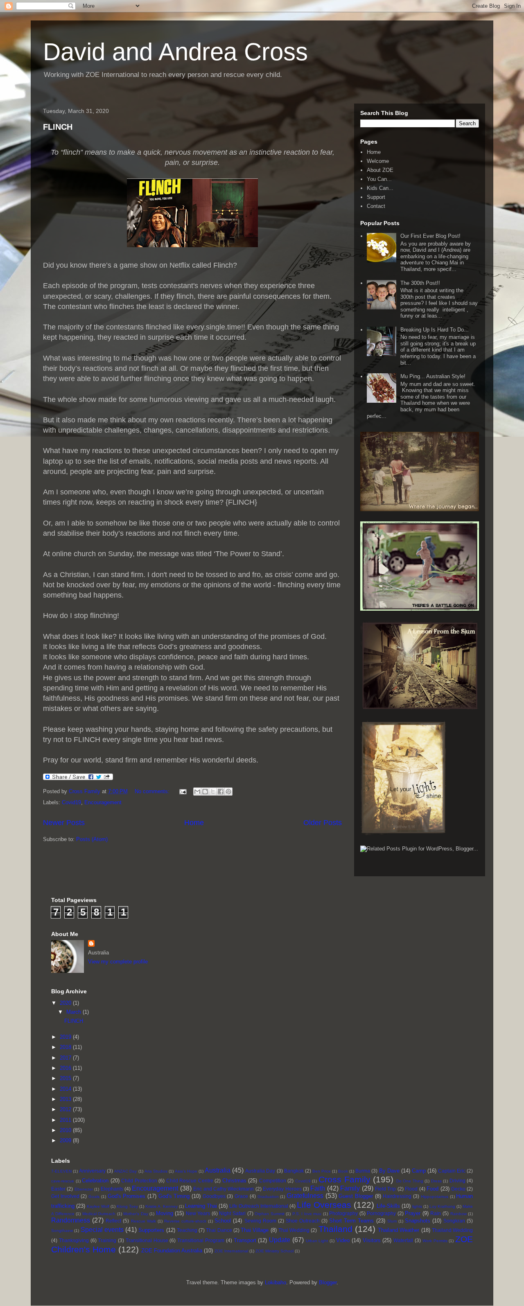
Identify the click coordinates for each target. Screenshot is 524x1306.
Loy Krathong (442, 1206)
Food (432, 1189)
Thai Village (255, 1230)
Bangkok (294, 1170)
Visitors (372, 1240)
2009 (66, 1140)
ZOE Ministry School (274, 1251)
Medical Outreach (99, 1213)
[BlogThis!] (205, 791)
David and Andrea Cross (175, 51)
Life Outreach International (258, 1206)
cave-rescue (62, 1181)
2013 (66, 1099)
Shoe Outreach (303, 1220)
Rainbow (458, 1213)
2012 (66, 1109)
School (223, 1221)
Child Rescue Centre (189, 1180)
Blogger (328, 1282)
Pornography (381, 1213)
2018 (66, 1047)
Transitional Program (200, 1240)
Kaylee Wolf (98, 1206)
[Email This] (197, 791)
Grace (241, 1196)
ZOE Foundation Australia (171, 1250)
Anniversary (92, 1170)
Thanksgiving (74, 1240)
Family (350, 1188)
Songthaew (62, 1230)
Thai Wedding (293, 1230)
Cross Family (344, 1179)
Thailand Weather (398, 1230)
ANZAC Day (125, 1171)
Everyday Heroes (282, 1188)
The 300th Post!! (420, 283)
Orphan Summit (270, 1213)
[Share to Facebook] (221, 791)
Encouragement (103, 802)
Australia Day (260, 1170)
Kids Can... (380, 188)
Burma (362, 1170)
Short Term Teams (351, 1221)
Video (343, 1240)
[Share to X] (213, 791)
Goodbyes (214, 1196)
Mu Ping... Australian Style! (432, 376)
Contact (376, 206)
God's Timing (174, 1196)
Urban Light (317, 1240)
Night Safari (232, 1213)
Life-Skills (388, 1206)
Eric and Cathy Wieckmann (223, 1188)
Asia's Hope (186, 1171)
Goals (93, 1196)
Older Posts (322, 823)
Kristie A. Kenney (161, 1206)
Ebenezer (84, 1189)
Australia (217, 1170)
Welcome (378, 161)
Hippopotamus (434, 1196)
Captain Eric (451, 1170)
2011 (66, 1120)
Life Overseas (324, 1204)
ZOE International (231, 1251)
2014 (66, 1089)
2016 (66, 1068)
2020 (66, 1003)
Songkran (454, 1220)
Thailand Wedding (452, 1230)
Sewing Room (260, 1220)
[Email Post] (182, 791)
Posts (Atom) (92, 839)
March (74, 1012)
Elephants (112, 1188)
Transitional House (147, 1240)
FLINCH (57, 126)
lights (417, 1206)
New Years (198, 1213)
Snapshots (417, 1221)
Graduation (268, 1196)
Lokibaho (275, 1282)
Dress (436, 1181)
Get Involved (65, 1196)
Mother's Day (135, 1213)
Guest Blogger (356, 1196)
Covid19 (71, 802)
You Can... (379, 179)
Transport (245, 1240)
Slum (392, 1221)
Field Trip (385, 1188)
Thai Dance (219, 1230)
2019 (66, 1037)
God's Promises (127, 1196)
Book (343, 1171)
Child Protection (139, 1180)
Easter (58, 1188)
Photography (343, 1213)
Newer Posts (64, 823)
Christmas (234, 1180)
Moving (164, 1213)
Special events (102, 1229)
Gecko (458, 1188)
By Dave (389, 1171)
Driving (457, 1180)
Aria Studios (156, 1171)
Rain (435, 1213)
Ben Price (321, 1171)
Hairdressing (397, 1196)
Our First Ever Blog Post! (430, 236)
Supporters (151, 1230)
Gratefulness (305, 1195)
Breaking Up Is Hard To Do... (434, 330)
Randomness (70, 1220)
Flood (411, 1188)
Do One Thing (409, 1181)
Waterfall (403, 1240)
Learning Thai (201, 1206)
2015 (66, 1078)
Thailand (335, 1229)
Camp (419, 1171)
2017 (66, 1058)
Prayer (412, 1213)
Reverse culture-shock (185, 1221)
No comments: (153, 791)
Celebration (95, 1180)
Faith (317, 1188)
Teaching (187, 1230)
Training (107, 1240)
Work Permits (434, 1240)
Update (279, 1239)
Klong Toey (127, 1206)
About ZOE (380, 170)
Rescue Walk (143, 1221)
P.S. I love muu (307, 1213)
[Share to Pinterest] (228, 791)
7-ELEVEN (61, 1171)
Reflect (113, 1220)
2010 (66, 1130)
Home (194, 823)
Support (376, 197)
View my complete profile (118, 962)
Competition (272, 1180)
